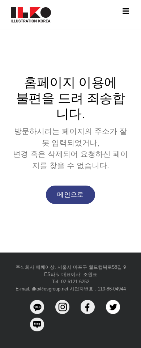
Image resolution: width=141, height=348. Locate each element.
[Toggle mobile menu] (126, 11)
